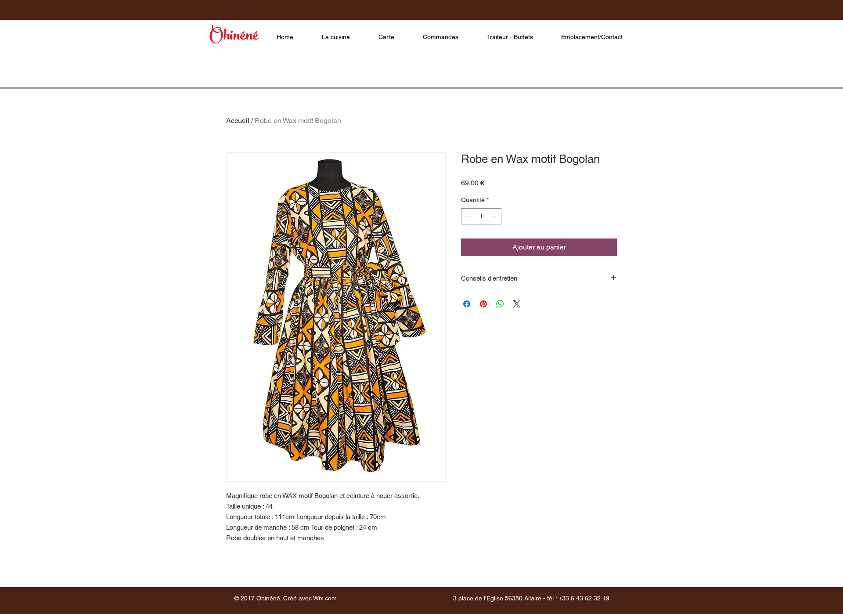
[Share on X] (517, 304)
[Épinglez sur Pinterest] (483, 304)
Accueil (237, 120)
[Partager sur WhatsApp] (500, 304)
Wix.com (325, 598)
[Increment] (494, 216)
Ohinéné (233, 37)
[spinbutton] (481, 216)
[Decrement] (467, 216)
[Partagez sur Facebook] (466, 304)
